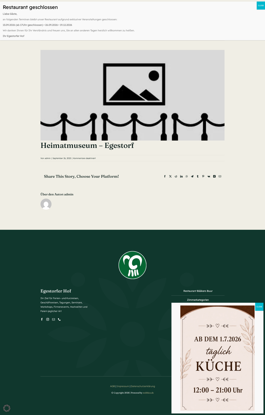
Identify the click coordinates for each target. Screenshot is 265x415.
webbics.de (148, 392)
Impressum (123, 386)
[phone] (59, 319)
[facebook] (41, 319)
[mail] (53, 319)
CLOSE (259, 306)
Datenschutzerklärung (143, 386)
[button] (6, 408)
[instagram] (47, 319)
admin (48, 158)
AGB (112, 386)
